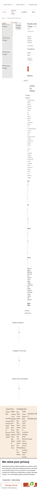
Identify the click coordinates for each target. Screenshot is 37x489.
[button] (18, 26)
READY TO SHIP (13, 12)
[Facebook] (33, 409)
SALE (4, 12)
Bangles (8, 435)
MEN (33, 12)
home (3, 18)
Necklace (8, 423)
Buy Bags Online (18, 432)
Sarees (13, 432)
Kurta (12, 425)
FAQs (23, 423)
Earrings (8, 421)
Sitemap (24, 443)
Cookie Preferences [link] (9, 488)
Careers (24, 421)
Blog (23, 419)
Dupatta (13, 434)
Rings (7, 426)
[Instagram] (29, 409)
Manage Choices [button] (11, 485)
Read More (28, 304)
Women (8, 412)
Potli (12, 448)
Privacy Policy (6, 480)
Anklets (8, 437)
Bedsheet (13, 419)
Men (7, 414)
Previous (17, 327)
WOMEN (24, 12)
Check (25, 80)
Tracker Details (15, 480)
